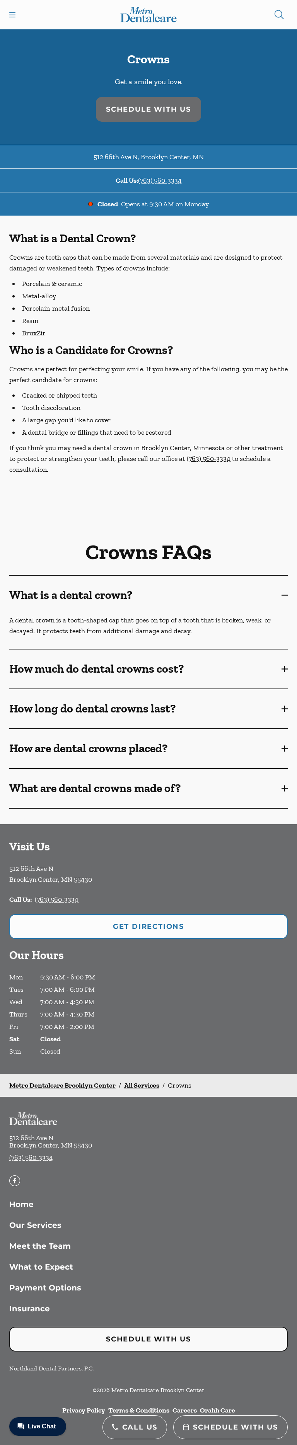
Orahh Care (217, 1410)
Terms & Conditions (138, 1410)
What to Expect (41, 1267)
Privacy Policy (83, 1410)
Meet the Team (40, 1246)
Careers (184, 1410)
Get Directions (148, 926)
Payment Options (45, 1287)
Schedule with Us (148, 109)
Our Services (35, 1225)
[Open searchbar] (279, 14)
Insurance (29, 1308)
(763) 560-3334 (160, 180)
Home (21, 1204)
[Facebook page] (14, 1180)
